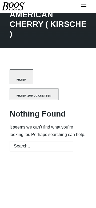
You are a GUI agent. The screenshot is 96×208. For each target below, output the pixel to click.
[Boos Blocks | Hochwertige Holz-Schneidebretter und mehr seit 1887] (13, 6)
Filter (22, 79)
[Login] (68, 6)
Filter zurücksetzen (34, 95)
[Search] (48, 150)
